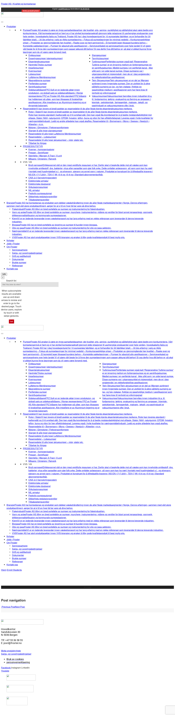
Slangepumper (99, 55)
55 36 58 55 (84, 9)
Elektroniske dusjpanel (39, 183)
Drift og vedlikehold (21, 256)
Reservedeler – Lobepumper (42, 136)
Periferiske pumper (37, 83)
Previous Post (8, 606)
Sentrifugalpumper (37, 86)
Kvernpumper (35, 70)
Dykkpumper (34, 55)
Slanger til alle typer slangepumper (45, 130)
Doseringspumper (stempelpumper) (45, 58)
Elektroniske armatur (38, 180)
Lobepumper (34, 74)
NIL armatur (34, 190)
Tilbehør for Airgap (37, 143)
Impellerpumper (36, 67)
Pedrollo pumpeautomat (40, 193)
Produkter (11, 26)
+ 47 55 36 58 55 (88, 590)
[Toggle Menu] (2, 333)
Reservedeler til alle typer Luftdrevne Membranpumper (54, 133)
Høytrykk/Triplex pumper (40, 64)
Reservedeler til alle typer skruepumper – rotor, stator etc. (55, 140)
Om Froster (12, 246)
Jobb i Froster (13, 243)
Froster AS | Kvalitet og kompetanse (18, 3)
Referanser (17, 265)
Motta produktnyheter (31, 11)
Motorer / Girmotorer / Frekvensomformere (48, 127)
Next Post (20, 606)
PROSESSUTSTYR (33, 146)
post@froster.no (64, 9)
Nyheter (10, 240)
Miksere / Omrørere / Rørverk (42, 158)
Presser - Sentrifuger (38, 152)
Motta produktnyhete (11, 650)
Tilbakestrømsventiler (38, 199)
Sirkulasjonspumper (38, 187)
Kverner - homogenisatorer (41, 149)
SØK (4, 274)
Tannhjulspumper (100, 58)
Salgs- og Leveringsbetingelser (27, 253)
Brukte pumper (19, 262)
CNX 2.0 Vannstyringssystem (42, 177)
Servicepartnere (19, 249)
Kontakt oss (12, 268)
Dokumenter (18, 259)
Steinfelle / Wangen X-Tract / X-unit (45, 155)
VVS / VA (27, 162)
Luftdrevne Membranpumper (42, 77)
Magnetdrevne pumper (39, 80)
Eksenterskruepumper (39, 61)
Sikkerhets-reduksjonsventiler (42, 196)
